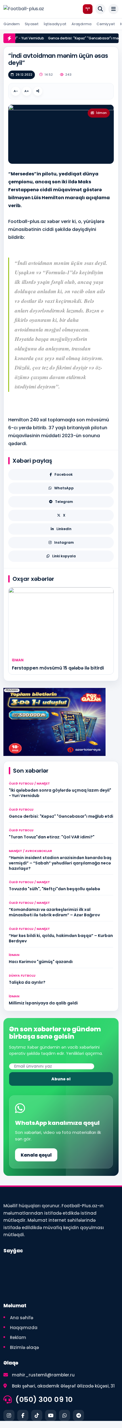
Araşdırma (81, 24)
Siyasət (32, 24)
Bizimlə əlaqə (24, 1347)
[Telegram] (78, 1415)
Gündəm (11, 24)
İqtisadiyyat (55, 24)
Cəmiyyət (105, 24)
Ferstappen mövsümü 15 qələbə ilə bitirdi (58, 668)
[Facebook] (22, 1415)
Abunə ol (61, 1079)
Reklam (18, 1337)
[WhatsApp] (64, 1415)
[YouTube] (50, 1415)
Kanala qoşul (36, 1155)
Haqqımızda (23, 1328)
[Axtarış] (100, 9)
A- (16, 91)
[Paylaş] (37, 91)
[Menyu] (113, 9)
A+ (26, 91)
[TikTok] (36, 1415)
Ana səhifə (21, 1318)
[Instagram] (8, 1415)
